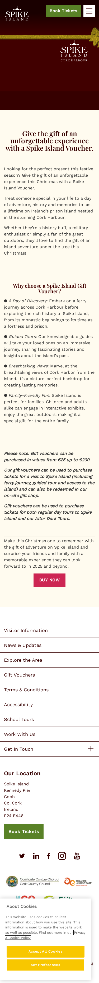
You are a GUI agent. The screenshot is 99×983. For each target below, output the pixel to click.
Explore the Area (23, 660)
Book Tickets (63, 10)
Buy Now (49, 579)
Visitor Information (26, 630)
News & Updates (22, 645)
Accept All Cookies (46, 951)
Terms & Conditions (26, 689)
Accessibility (18, 704)
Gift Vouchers (19, 675)
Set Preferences (45, 965)
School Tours (19, 719)
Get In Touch (18, 749)
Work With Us (19, 734)
